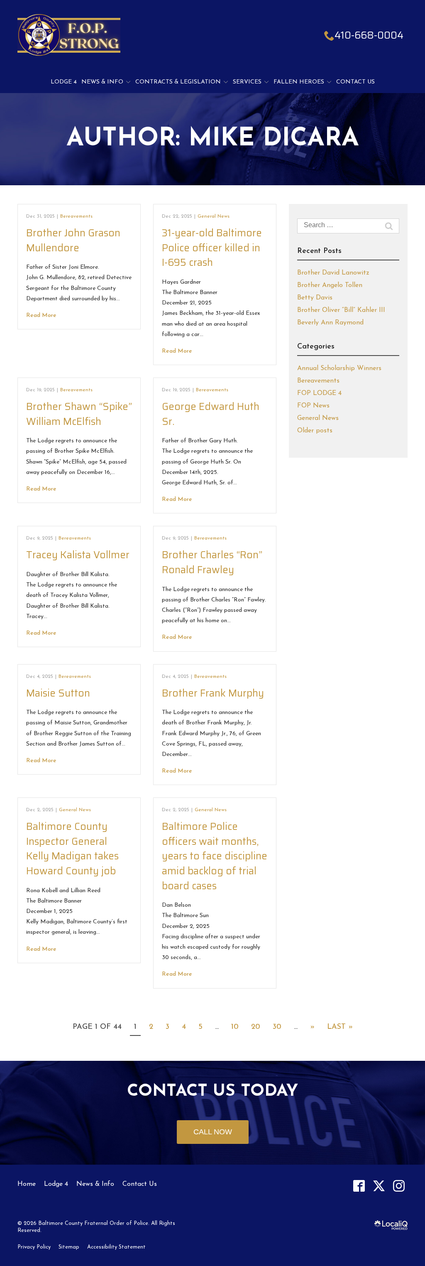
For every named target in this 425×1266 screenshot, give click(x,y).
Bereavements (76, 216)
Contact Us (355, 82)
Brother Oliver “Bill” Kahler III (341, 310)
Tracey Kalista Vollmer (77, 555)
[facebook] (359, 1186)
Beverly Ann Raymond (330, 322)
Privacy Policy (34, 1247)
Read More (41, 315)
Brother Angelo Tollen (329, 285)
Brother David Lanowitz (333, 273)
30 (277, 1027)
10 (235, 1027)
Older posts (314, 430)
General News (214, 216)
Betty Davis (314, 297)
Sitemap (69, 1247)
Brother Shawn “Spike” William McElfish (79, 414)
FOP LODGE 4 (319, 393)
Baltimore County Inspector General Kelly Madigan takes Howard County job (72, 849)
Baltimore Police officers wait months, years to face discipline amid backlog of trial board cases (214, 856)
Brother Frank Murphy (213, 693)
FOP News (313, 405)
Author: (212, 139)
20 (255, 1027)
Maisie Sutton (58, 693)
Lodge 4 (64, 82)
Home (26, 1184)
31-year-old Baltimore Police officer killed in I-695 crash (212, 247)
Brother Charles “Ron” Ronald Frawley (212, 562)
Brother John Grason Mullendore (73, 240)
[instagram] (399, 1186)
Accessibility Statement (116, 1247)
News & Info (102, 82)
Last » (340, 1027)
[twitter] (379, 1186)
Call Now (212, 1132)
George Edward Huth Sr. (210, 414)
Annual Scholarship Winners (339, 368)
